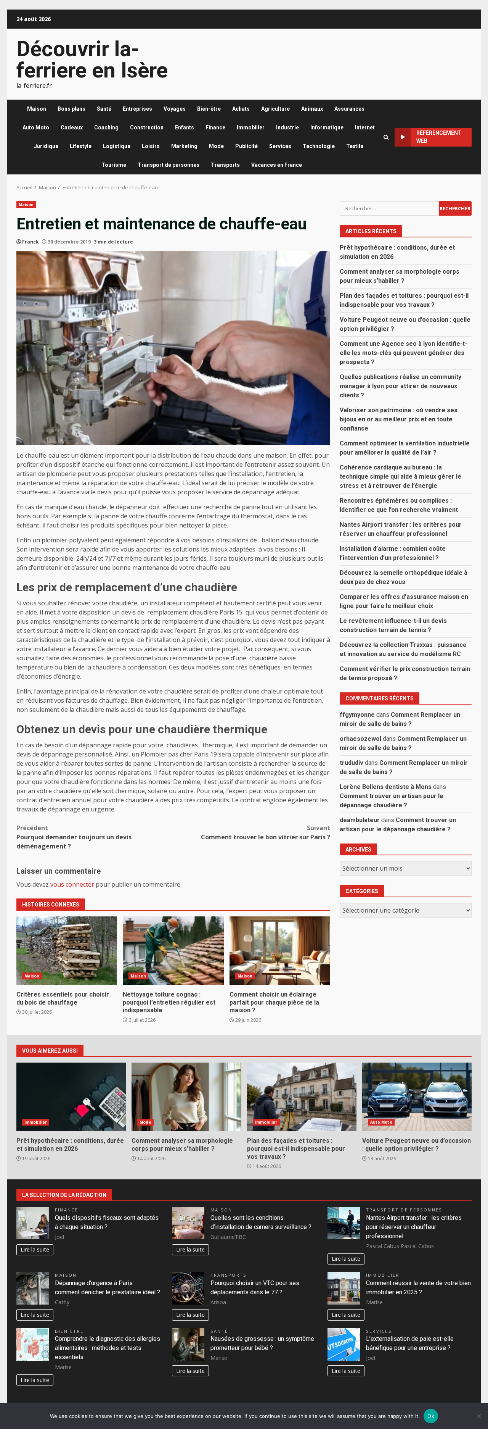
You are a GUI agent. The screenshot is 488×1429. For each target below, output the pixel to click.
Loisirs (151, 146)
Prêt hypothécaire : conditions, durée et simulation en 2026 (71, 1097)
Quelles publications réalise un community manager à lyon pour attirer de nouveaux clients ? (400, 385)
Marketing (184, 146)
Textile (354, 146)
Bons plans (71, 109)
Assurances (349, 109)
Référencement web (439, 137)
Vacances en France (276, 165)
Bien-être (209, 109)
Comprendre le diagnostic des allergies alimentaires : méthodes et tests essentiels (107, 1348)
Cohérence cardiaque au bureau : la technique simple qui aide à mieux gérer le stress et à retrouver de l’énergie (400, 476)
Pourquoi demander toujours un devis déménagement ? (74, 837)
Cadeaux (72, 127)
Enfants (184, 127)
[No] (478, 1416)
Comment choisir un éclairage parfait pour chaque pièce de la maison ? (280, 950)
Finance (215, 127)
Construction (147, 127)
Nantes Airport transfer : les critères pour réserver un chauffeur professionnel (414, 1227)
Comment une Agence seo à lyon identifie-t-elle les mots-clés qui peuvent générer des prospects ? (403, 352)
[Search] (386, 137)
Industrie (287, 127)
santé (219, 1331)
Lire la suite (35, 1249)
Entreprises (137, 109)
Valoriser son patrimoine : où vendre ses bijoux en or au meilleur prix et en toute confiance (399, 419)
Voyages (175, 109)
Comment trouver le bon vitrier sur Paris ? (265, 832)
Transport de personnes (168, 165)
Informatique (327, 127)
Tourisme (113, 165)
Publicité (246, 146)
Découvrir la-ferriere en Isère (92, 59)
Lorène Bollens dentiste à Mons (386, 786)
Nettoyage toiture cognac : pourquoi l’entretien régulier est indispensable (173, 950)
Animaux (312, 109)
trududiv (351, 762)
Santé (104, 109)
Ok (430, 1416)
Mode (216, 146)
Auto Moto (35, 127)
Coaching (106, 127)
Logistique (116, 146)
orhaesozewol (360, 738)
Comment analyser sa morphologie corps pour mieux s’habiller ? (186, 1097)
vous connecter (72, 884)
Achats (241, 109)
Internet (365, 127)
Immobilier (251, 127)
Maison (36, 109)
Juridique (46, 146)
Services (280, 146)
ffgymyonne (357, 714)
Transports (225, 165)
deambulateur (360, 819)
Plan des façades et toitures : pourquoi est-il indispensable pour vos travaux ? (301, 1097)
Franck (30, 242)
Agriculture (275, 109)
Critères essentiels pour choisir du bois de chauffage (66, 950)
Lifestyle (81, 146)
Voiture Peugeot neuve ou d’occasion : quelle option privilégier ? (417, 1097)
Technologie (319, 146)
